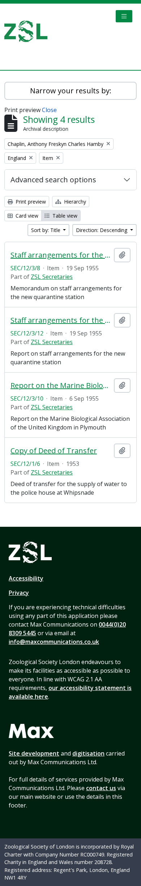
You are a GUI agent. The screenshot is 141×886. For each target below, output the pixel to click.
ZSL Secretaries (52, 277)
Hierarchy (74, 201)
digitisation (88, 753)
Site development (34, 753)
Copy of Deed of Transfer (53, 450)
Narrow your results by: (70, 90)
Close (49, 110)
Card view (26, 215)
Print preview (30, 201)
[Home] (28, 31)
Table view (64, 215)
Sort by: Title (46, 230)
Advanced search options (53, 179)
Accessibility (26, 578)
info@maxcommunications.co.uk (54, 642)
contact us (101, 788)
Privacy (19, 593)
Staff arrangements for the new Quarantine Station (60, 255)
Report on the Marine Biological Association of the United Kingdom (60, 385)
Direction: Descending (102, 230)
